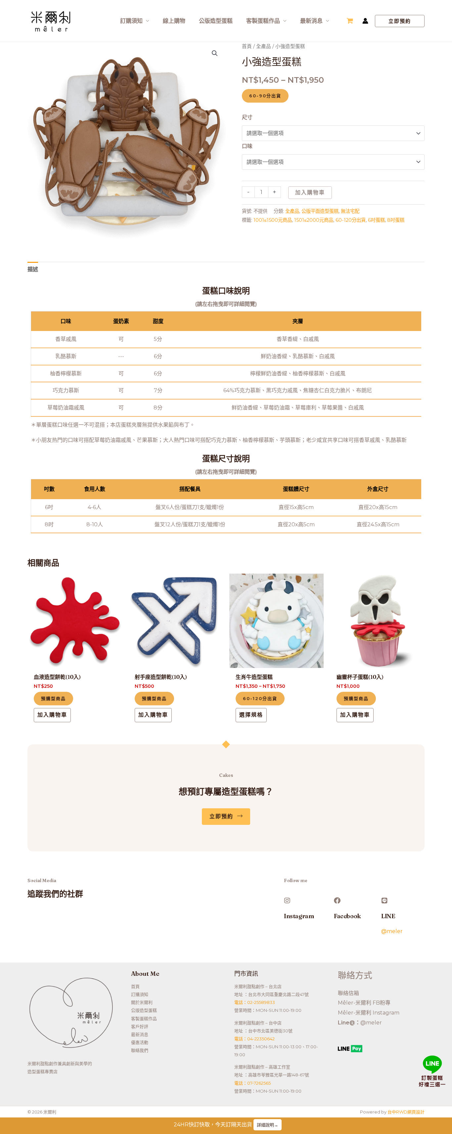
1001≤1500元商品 (272, 220)
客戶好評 (139, 1026)
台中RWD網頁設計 (406, 1111)
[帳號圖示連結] (365, 21)
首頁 (247, 46)
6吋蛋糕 (376, 220)
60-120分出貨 (351, 220)
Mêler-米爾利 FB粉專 (364, 1003)
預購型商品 (53, 698)
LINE (388, 916)
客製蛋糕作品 (263, 21)
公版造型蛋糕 (216, 21)
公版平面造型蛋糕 (320, 211)
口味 (247, 146)
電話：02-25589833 (254, 1002)
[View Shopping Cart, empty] (350, 21)
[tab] (32, 269)
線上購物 (174, 21)
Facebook (347, 916)
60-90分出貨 (265, 95)
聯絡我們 (139, 1050)
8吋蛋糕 (395, 220)
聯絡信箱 (348, 993)
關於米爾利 (142, 1002)
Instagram (299, 916)
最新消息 (311, 21)
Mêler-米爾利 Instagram (368, 1013)
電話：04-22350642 (254, 1038)
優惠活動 (139, 1042)
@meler (392, 931)
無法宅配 (350, 211)
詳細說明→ (267, 1124)
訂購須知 (131, 21)
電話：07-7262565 (252, 1083)
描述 (32, 269)
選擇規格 (251, 715)
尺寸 (247, 117)
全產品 (263, 46)
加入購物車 (310, 192)
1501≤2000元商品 (313, 220)
